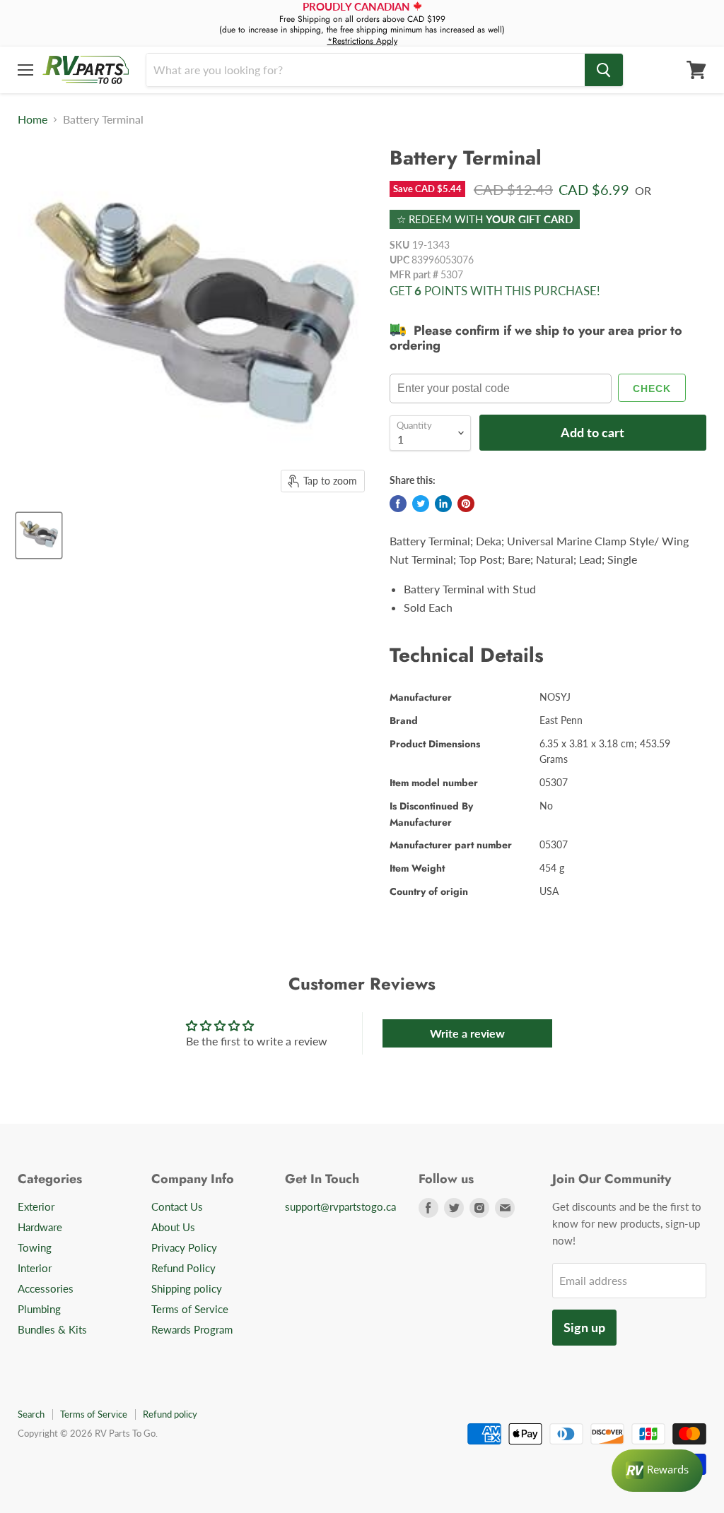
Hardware (40, 1227)
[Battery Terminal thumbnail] (39, 535)
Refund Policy (183, 1268)
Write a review (467, 1033)
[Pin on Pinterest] (465, 503)
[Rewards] (657, 1470)
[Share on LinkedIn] (443, 503)
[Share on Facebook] (398, 503)
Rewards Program (192, 1329)
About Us (173, 1227)
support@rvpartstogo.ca (340, 1206)
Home (32, 119)
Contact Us (177, 1206)
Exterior (36, 1206)
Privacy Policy (184, 1247)
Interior (35, 1268)
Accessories (46, 1288)
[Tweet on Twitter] (420, 503)
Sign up (584, 1327)
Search (31, 1414)
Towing (35, 1247)
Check (652, 388)
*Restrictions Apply (362, 41)
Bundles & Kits (52, 1329)
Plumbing (39, 1309)
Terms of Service (189, 1309)
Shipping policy (186, 1288)
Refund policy (170, 1414)
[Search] (604, 70)
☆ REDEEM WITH (485, 219)
